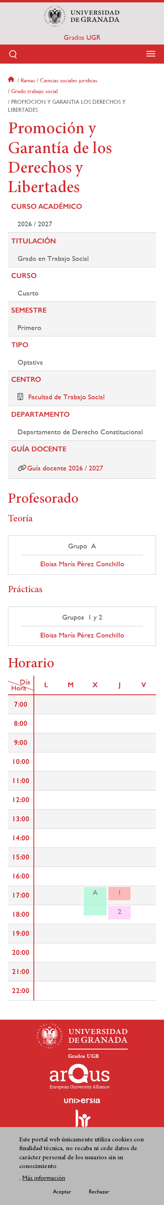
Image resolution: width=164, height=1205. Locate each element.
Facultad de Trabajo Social (66, 397)
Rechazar (99, 1191)
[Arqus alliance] (79, 1076)
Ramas (28, 80)
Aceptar (62, 1191)
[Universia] (82, 1100)
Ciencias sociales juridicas (68, 80)
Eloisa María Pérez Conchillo (82, 564)
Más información (43, 1178)
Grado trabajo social (34, 91)
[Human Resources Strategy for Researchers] (82, 1122)
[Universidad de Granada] (82, 16)
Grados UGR (82, 37)
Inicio (12, 80)
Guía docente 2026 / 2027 (65, 468)
